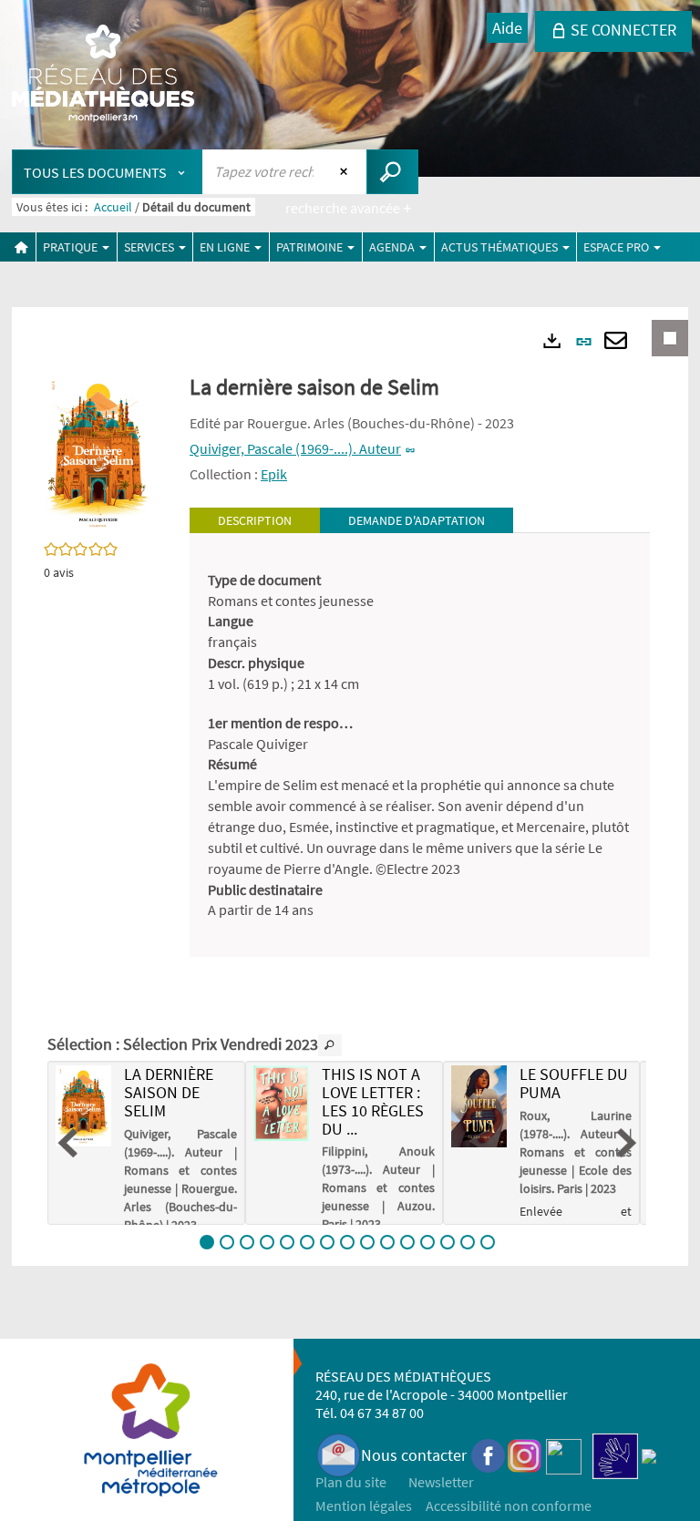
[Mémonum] (649, 1454)
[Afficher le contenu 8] (347, 1242)
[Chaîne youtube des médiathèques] (564, 1454)
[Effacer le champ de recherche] (345, 171)
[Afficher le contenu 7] (327, 1242)
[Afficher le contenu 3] (247, 1242)
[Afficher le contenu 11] (407, 1242)
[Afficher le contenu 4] (267, 1242)
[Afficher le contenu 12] (427, 1242)
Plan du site (350, 1482)
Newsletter (441, 1482)
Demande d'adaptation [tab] (416, 520)
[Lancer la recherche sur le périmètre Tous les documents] (392, 171)
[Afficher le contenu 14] (467, 1242)
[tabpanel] (420, 745)
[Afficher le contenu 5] (287, 1242)
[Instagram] (524, 1454)
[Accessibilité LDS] (615, 1454)
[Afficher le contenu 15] (487, 1242)
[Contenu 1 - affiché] (207, 1242)
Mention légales (363, 1505)
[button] (98, 452)
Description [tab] (255, 520)
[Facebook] (488, 1454)
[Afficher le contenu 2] (227, 1242)
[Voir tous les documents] (330, 1045)
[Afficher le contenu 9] (367, 1242)
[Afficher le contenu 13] (447, 1242)
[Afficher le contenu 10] (387, 1242)
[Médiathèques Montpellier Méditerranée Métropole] (103, 75)
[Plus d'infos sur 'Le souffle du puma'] (479, 1106)
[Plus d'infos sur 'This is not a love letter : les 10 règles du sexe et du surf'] (281, 1103)
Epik (274, 474)
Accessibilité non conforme (509, 1505)
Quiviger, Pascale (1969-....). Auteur (295, 448)
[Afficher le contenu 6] (307, 1242)
